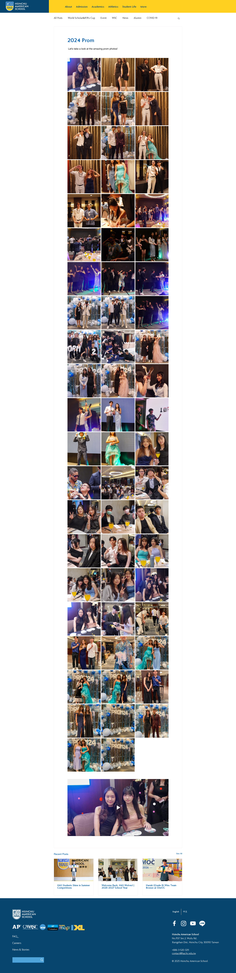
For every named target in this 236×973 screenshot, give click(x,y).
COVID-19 (152, 18)
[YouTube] (192, 923)
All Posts (58, 18)
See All (179, 853)
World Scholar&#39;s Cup (81, 18)
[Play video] (118, 807)
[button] (68, 7)
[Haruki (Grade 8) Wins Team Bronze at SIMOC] (162, 870)
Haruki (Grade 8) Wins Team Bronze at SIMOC (161, 886)
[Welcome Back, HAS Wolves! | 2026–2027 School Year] (118, 870)
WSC (114, 18)
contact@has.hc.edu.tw (184, 953)
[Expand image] (84, 74)
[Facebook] (174, 923)
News (125, 18)
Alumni (137, 18)
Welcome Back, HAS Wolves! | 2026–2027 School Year (118, 886)
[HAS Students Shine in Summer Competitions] (73, 870)
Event (104, 18)
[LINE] (202, 923)
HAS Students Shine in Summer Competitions (73, 886)
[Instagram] (183, 923)
